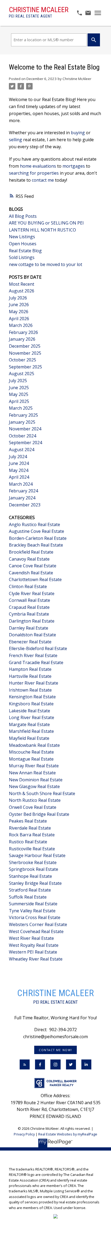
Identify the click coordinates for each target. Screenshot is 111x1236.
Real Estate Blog (25, 251)
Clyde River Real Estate (31, 593)
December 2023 (24, 505)
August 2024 (21, 450)
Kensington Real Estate (32, 697)
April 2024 (19, 477)
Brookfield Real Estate (31, 552)
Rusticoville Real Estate (32, 849)
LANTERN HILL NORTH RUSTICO (42, 230)
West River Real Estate (31, 938)
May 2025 (18, 394)
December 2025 (24, 346)
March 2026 (21, 325)
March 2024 (21, 484)
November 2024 (25, 429)
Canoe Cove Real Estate (32, 566)
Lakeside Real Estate (29, 711)
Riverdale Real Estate (30, 828)
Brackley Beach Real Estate (36, 545)
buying (78, 133)
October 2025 (22, 360)
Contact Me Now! (55, 1050)
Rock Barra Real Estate (32, 835)
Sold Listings (21, 257)
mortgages (74, 166)
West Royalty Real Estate (33, 945)
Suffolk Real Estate (28, 897)
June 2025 (19, 388)
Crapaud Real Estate (29, 607)
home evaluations (38, 166)
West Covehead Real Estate (36, 931)
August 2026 (21, 291)
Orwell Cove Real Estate (32, 807)
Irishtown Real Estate (30, 690)
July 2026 (18, 298)
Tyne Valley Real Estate (32, 911)
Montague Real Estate (31, 759)
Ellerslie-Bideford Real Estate (38, 648)
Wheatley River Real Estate (36, 959)
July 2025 (18, 381)
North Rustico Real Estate (35, 800)
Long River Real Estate (31, 717)
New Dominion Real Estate (36, 780)
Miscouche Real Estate (31, 752)
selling (15, 140)
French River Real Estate (33, 655)
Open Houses (22, 244)
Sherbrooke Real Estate (33, 862)
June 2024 (19, 463)
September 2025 (25, 367)
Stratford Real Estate (30, 890)
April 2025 (19, 401)
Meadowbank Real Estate (34, 745)
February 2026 (23, 332)
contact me (43, 180)
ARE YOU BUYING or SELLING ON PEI (46, 223)
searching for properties (34, 173)
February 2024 (23, 491)
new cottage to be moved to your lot (45, 264)
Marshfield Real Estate (31, 731)
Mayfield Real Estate (29, 738)
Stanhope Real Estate (30, 876)
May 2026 (18, 312)
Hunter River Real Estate (33, 683)
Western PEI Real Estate (33, 952)
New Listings (22, 237)
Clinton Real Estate (28, 586)
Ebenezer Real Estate (30, 642)
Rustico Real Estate (28, 842)
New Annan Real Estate (32, 773)
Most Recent (21, 284)
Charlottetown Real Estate (35, 579)
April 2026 (19, 319)
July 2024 (18, 457)
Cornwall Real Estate (29, 600)
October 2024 (22, 436)
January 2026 (22, 339)
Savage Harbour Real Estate (37, 855)
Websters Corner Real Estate (38, 924)
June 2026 (19, 305)
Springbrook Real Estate (33, 869)
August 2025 (21, 374)
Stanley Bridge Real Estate (35, 883)
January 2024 (22, 498)
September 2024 (25, 443)
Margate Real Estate (29, 724)
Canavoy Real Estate (29, 559)
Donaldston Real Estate (32, 635)
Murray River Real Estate (34, 766)
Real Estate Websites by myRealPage (67, 1134)
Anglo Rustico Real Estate (34, 524)
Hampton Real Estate (30, 669)
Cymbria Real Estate (29, 614)
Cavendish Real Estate (31, 573)
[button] (55, 1050)
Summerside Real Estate (33, 904)
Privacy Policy (24, 1134)
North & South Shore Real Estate (42, 793)
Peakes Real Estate (28, 821)
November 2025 (25, 353)
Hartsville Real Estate (30, 676)
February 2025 (23, 415)
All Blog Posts (23, 216)
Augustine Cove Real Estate (36, 531)
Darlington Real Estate (31, 621)
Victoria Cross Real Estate (34, 917)
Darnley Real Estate (28, 628)
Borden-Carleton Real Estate (38, 538)
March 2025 (21, 408)
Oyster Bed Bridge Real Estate (39, 814)
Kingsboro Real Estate (31, 704)
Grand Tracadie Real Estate (36, 662)
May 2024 (18, 470)
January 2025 (22, 422)
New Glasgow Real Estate (34, 786)
